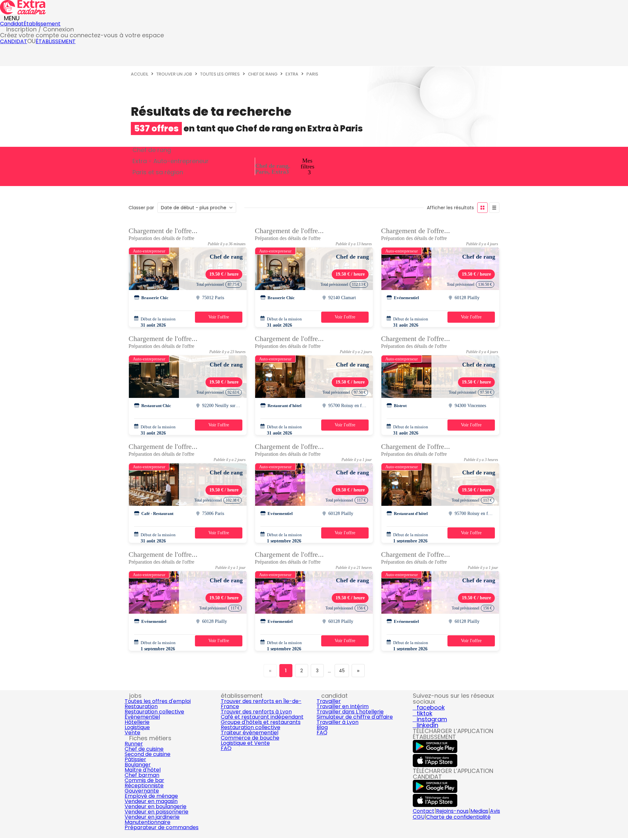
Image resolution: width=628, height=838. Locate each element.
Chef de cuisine (144, 749)
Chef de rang (262, 74)
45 (342, 670)
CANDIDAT (13, 41)
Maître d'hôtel (143, 770)
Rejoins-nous (452, 811)
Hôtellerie (137, 722)
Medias (479, 811)
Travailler (329, 701)
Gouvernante (142, 791)
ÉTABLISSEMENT (56, 41)
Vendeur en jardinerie (152, 817)
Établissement (42, 23)
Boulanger (138, 764)
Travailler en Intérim (343, 706)
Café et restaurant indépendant (262, 717)
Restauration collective (154, 711)
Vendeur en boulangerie (155, 806)
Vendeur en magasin (151, 801)
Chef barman (142, 775)
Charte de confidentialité (458, 817)
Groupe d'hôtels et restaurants (261, 722)
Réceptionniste (144, 785)
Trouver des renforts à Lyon (256, 711)
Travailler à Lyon (337, 722)
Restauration (141, 706)
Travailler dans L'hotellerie (350, 711)
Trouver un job (174, 74)
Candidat (12, 23)
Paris (312, 74)
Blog (322, 727)
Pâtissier (135, 759)
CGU (419, 817)
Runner (134, 743)
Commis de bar (144, 780)
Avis (495, 811)
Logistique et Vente (245, 743)
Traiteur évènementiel (249, 732)
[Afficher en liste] (494, 207)
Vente (132, 732)
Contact (423, 811)
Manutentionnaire (147, 822)
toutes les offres (220, 74)
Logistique (137, 727)
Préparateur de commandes (162, 827)
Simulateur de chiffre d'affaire (355, 717)
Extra (292, 74)
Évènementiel (142, 717)
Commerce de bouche (250, 738)
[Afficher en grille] (482, 207)
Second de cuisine (147, 754)
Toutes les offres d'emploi (158, 701)
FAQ (226, 748)
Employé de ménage (151, 796)
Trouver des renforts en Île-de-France (261, 703)
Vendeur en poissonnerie (156, 811)
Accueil (139, 74)
